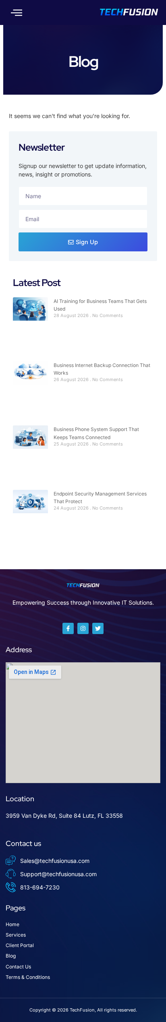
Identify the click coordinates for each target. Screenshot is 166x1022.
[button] (16, 12)
